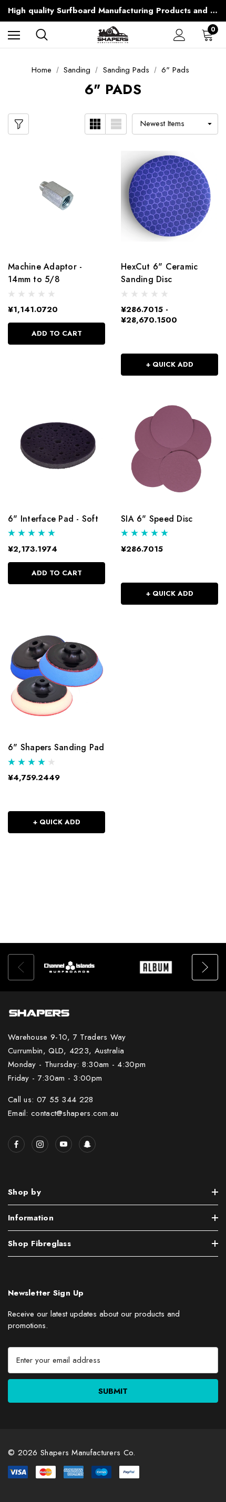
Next (205, 967)
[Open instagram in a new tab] (40, 1144)
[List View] (116, 123)
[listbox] (175, 123)
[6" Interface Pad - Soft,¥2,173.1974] (56, 448)
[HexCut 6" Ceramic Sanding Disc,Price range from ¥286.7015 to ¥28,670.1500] (169, 196)
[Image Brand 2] (156, 967)
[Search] (42, 34)
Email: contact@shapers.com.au (63, 1113)
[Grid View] (95, 123)
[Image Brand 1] (69, 967)
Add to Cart (57, 333)
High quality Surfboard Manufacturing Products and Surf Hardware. (113, 10)
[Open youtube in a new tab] (63, 1144)
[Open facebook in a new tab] (16, 1144)
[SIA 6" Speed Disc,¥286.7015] (169, 448)
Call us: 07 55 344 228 (51, 1099)
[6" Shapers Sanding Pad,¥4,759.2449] (56, 677)
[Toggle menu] (14, 35)
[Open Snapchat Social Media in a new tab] (87, 1144)
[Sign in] (179, 35)
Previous (21, 967)
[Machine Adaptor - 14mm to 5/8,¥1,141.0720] (56, 196)
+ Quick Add (169, 364)
